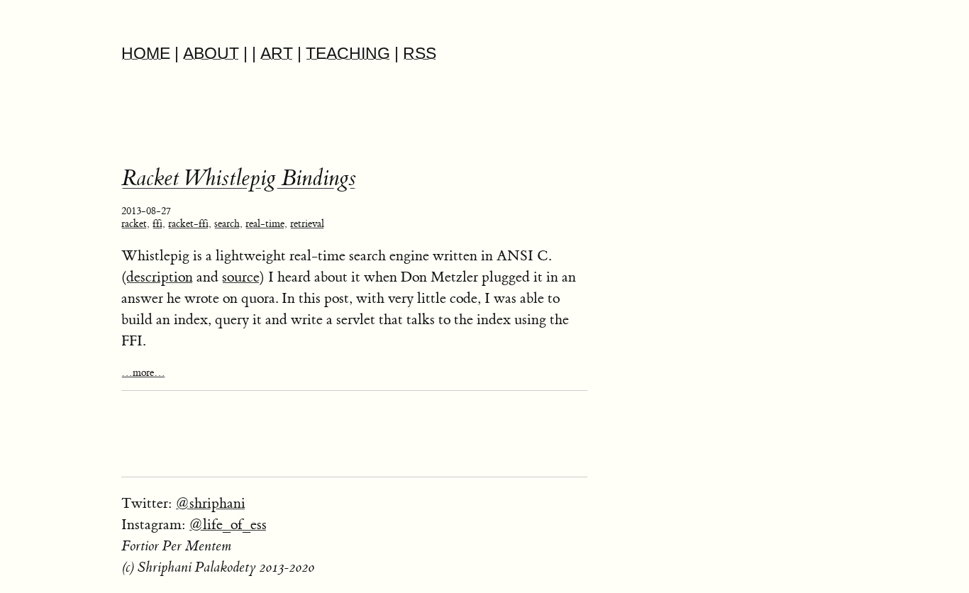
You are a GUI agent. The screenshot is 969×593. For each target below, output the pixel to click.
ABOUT (211, 53)
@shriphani (210, 503)
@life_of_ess (228, 524)
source (241, 277)
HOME (145, 53)
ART (276, 53)
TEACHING (348, 53)
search (227, 224)
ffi (157, 224)
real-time (264, 224)
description (159, 277)
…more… (143, 373)
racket (134, 224)
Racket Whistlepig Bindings (238, 178)
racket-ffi (188, 224)
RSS (419, 53)
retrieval (307, 224)
